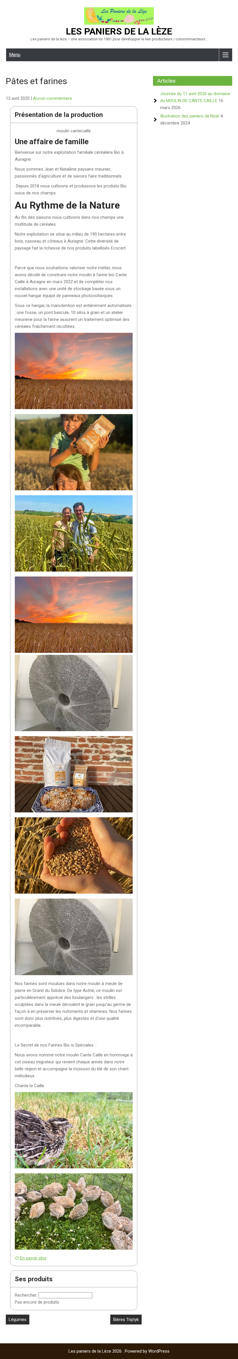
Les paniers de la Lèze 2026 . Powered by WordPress (119, 1351)
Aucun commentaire (52, 98)
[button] (74, 372)
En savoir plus (32, 1258)
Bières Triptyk (126, 1319)
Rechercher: (27, 1295)
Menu (14, 54)
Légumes (17, 1319)
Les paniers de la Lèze (119, 31)
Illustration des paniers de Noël (189, 116)
